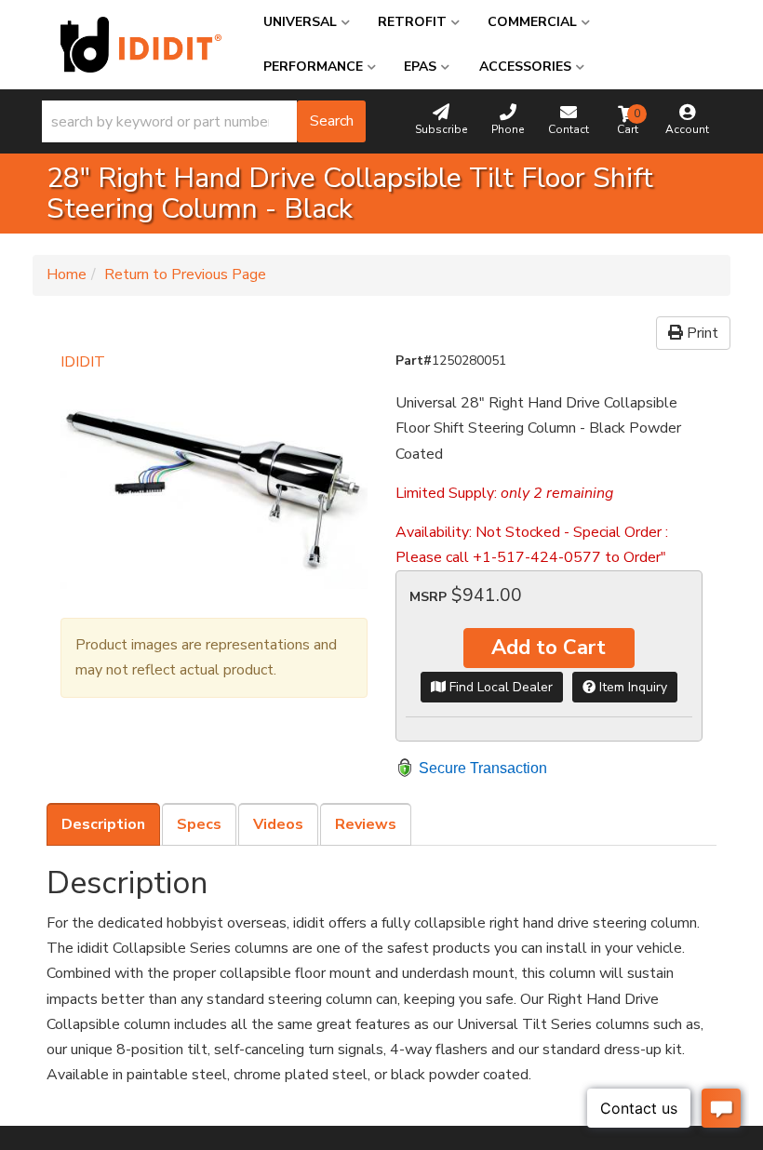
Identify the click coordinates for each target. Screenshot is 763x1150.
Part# (413, 360)
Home (67, 274)
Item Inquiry (631, 687)
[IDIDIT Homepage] (141, 44)
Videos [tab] (278, 824)
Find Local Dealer (499, 687)
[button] (204, 121)
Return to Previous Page (185, 274)
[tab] (103, 824)
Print (700, 333)
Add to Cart (548, 648)
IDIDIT (82, 362)
